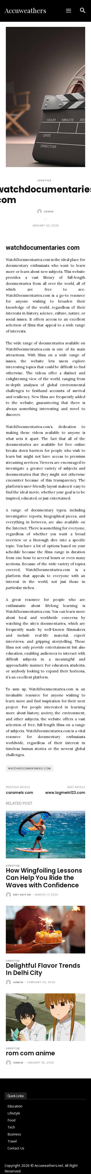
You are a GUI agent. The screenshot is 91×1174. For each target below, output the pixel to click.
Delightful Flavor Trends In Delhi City (43, 969)
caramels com (19, 792)
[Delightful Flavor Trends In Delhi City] (45, 929)
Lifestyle (44, 180)
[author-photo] (9, 895)
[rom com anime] (45, 1017)
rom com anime (30, 1053)
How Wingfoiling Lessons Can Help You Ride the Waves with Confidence (44, 877)
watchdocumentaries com (29, 768)
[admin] (40, 211)
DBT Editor (22, 894)
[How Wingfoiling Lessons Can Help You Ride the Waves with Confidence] (45, 834)
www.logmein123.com (65, 792)
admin (48, 211)
